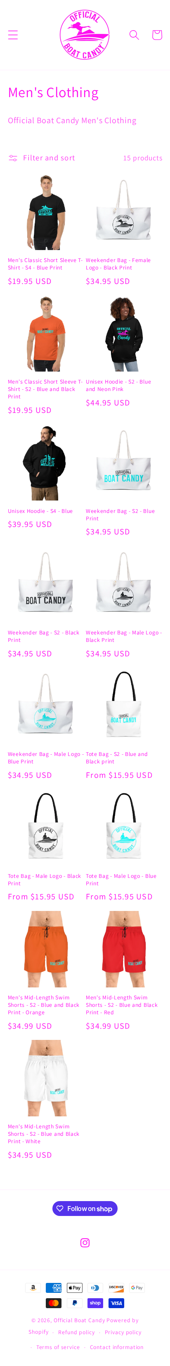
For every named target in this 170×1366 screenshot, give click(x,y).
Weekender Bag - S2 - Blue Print (120, 515)
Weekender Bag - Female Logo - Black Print (118, 264)
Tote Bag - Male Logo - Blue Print (121, 880)
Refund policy (76, 1332)
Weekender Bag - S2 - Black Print (44, 636)
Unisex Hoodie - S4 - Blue (40, 511)
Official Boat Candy (79, 1320)
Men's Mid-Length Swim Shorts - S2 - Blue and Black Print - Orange (44, 1005)
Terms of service (58, 1347)
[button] (13, 35)
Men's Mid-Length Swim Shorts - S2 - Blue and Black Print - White (44, 1134)
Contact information (117, 1347)
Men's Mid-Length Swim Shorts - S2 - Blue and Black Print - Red (122, 1005)
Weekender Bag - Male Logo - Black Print (124, 636)
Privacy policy (123, 1332)
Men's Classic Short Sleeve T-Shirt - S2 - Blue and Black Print (45, 389)
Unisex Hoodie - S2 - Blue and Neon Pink (118, 385)
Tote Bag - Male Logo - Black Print (44, 880)
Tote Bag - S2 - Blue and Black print (117, 758)
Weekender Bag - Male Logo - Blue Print (46, 758)
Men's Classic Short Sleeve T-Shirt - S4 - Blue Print (45, 264)
